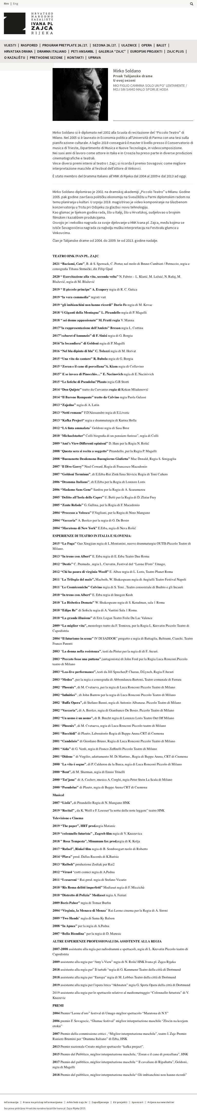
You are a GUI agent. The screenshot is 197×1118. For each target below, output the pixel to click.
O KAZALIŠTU (14, 57)
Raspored (29, 45)
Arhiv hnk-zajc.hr (77, 1102)
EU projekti (120, 1102)
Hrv (6, 3)
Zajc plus (175, 51)
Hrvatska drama (18, 51)
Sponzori (137, 1102)
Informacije (11, 1102)
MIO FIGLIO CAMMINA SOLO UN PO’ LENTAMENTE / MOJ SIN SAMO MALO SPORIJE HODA (150, 87)
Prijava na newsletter (160, 1102)
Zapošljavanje (100, 1102)
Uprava (94, 57)
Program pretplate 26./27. (65, 45)
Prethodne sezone (46, 57)
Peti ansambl (82, 51)
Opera (146, 45)
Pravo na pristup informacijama (42, 1102)
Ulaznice (129, 45)
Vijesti (10, 45)
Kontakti (75, 57)
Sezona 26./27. (105, 45)
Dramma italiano (51, 51)
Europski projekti (146, 51)
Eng (15, 3)
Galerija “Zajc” (112, 51)
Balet (161, 45)
